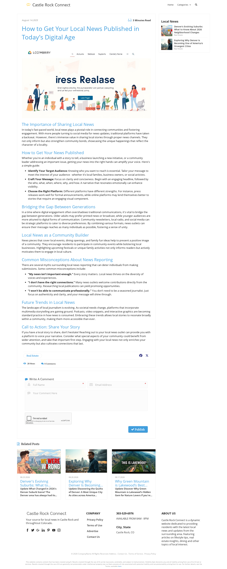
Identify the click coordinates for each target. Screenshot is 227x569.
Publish (139, 429)
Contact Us (122, 553)
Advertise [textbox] (92, 531)
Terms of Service (135, 553)
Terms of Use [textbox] (94, 525)
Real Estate (33, 355)
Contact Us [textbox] (93, 537)
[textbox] (51, 5)
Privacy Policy (150, 553)
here (119, 566)
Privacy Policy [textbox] (95, 519)
